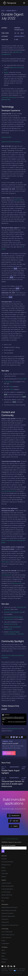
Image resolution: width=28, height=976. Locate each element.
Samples (15, 826)
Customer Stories (6, 883)
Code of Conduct (4, 970)
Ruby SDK (23, 379)
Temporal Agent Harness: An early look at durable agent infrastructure (12, 784)
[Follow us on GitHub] (8, 966)
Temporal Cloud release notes (13, 612)
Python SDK (18, 200)
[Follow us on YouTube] (2, 966)
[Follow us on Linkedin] (11, 966)
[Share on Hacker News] (22, 737)
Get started (7, 753)
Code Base (15, 820)
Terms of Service (22, 968)
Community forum (6, 937)
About (3, 950)
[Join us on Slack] (14, 966)
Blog (2, 10)
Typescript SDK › (6, 137)
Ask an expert (5, 898)
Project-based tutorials (7, 886)
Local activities (8, 382)
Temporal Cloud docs (7, 913)
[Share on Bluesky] (17, 737)
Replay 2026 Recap (6, 895)
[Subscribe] (2, 851)
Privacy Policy (4, 968)
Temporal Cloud (5, 864)
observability (5, 562)
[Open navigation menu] (24, 3)
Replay (6, 72)
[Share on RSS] (11, 737)
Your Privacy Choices (20, 970)
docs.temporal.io (6, 575)
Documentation (15, 815)
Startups (3, 876)
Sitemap (11, 970)
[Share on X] (14, 737)
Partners (3, 962)
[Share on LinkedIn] (19, 737)
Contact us (4, 959)
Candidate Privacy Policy (13, 968)
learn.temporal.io (17, 583)
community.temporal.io (8, 491)
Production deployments (8, 916)
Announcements (11, 10)
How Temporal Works (7, 861)
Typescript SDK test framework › (11, 141)
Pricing (3, 867)
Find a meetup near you (7, 934)
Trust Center (4, 873)
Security (3, 870)
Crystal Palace (5, 943)
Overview (3, 858)
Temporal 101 (4, 919)
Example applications (7, 889)
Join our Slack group (6, 931)
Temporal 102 (5, 922)
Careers (3, 953)
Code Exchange (5, 892)
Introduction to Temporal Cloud (9, 925)
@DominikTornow (13, 728)
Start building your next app (8, 910)
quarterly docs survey (10, 624)
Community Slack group (8, 97)
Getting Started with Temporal (9, 907)
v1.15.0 (11, 386)
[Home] (9, 3)
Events (3, 940)
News (2, 956)
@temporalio (6, 99)
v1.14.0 (11, 389)
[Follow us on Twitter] (5, 966)
